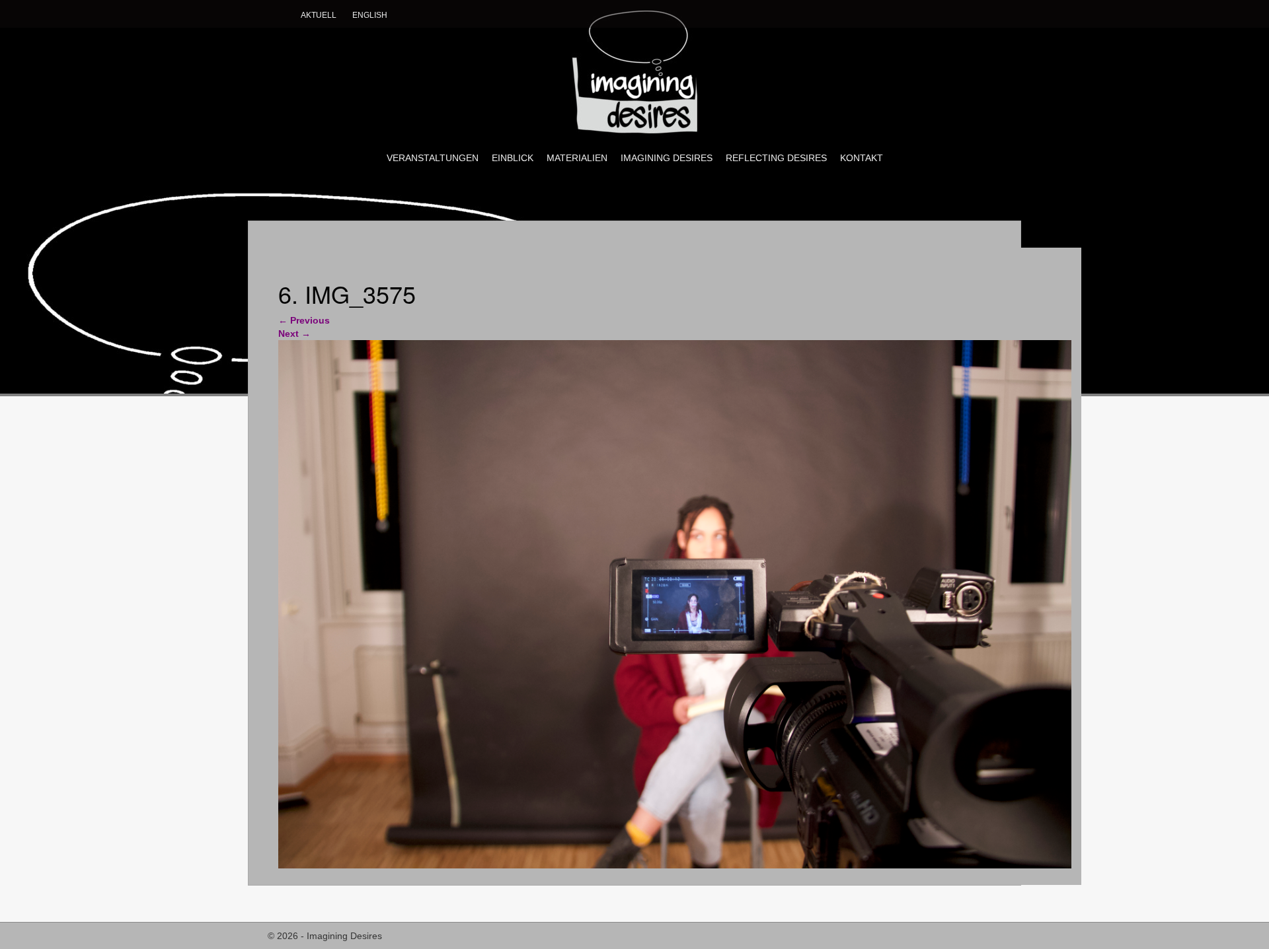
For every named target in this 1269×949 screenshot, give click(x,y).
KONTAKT (861, 158)
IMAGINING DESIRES (666, 158)
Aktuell (318, 15)
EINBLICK (512, 158)
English (369, 15)
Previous (304, 320)
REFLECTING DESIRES (776, 158)
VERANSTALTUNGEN (433, 158)
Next (294, 333)
